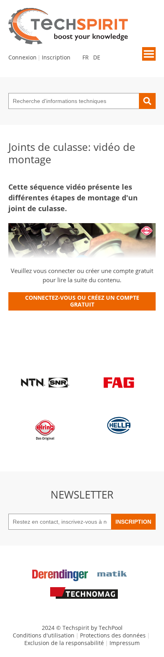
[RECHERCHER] (147, 101)
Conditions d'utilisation (43, 635)
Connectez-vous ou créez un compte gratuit (82, 301)
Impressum (124, 643)
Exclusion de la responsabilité (64, 643)
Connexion (22, 57)
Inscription (56, 57)
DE (96, 57)
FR (85, 57)
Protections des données (113, 635)
